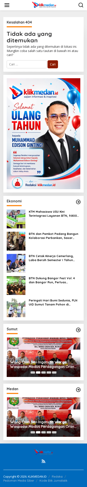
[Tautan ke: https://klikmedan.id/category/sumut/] (78, 330)
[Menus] (6, 5)
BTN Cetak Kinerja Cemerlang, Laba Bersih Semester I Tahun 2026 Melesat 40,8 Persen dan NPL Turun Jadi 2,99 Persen (54, 258)
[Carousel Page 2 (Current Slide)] (38, 372)
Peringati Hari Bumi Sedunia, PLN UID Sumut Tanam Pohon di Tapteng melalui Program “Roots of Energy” (53, 302)
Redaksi (57, 476)
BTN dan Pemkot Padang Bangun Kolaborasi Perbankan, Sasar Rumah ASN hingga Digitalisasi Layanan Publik (53, 236)
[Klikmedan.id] (44, 5)
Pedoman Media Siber (18, 480)
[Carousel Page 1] (33, 372)
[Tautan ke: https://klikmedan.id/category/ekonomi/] (78, 202)
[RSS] (43, 461)
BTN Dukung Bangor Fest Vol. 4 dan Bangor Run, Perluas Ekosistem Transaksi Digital (52, 280)
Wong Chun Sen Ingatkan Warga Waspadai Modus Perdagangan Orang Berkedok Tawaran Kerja (43, 364)
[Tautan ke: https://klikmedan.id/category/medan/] (78, 389)
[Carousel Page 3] (43, 372)
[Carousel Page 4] (49, 372)
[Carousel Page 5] (54, 372)
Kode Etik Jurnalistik (53, 480)
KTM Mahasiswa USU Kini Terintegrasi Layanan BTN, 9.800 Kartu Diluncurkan (53, 214)
